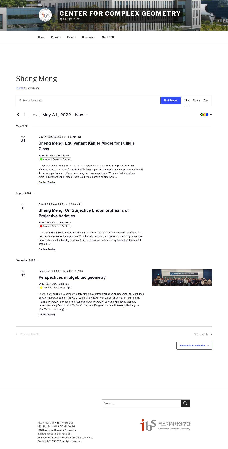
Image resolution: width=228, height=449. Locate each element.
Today (34, 114)
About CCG (107, 37)
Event (70, 37)
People (55, 37)
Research (87, 37)
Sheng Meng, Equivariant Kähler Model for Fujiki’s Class (87, 146)
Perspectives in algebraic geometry (72, 277)
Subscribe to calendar (192, 345)
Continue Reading (47, 182)
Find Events (170, 100)
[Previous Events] (18, 115)
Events (19, 87)
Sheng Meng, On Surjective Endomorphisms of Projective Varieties (84, 213)
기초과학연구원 (46, 422)
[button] (205, 115)
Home (41, 37)
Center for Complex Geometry (120, 13)
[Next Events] (24, 115)
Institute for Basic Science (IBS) (54, 433)
